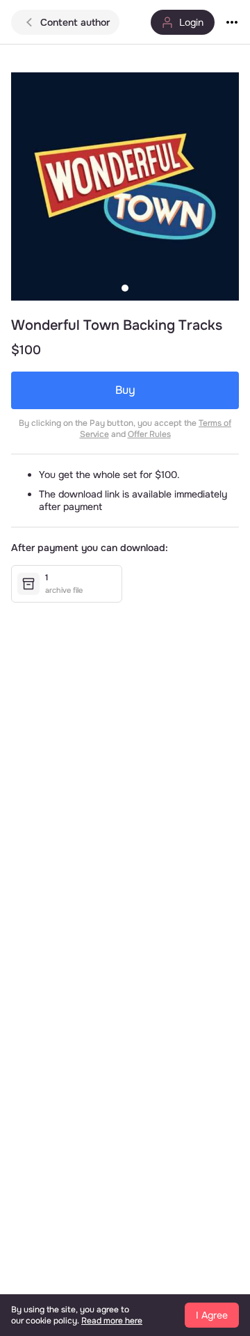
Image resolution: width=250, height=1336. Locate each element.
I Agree (212, 1315)
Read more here (111, 1320)
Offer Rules (149, 434)
